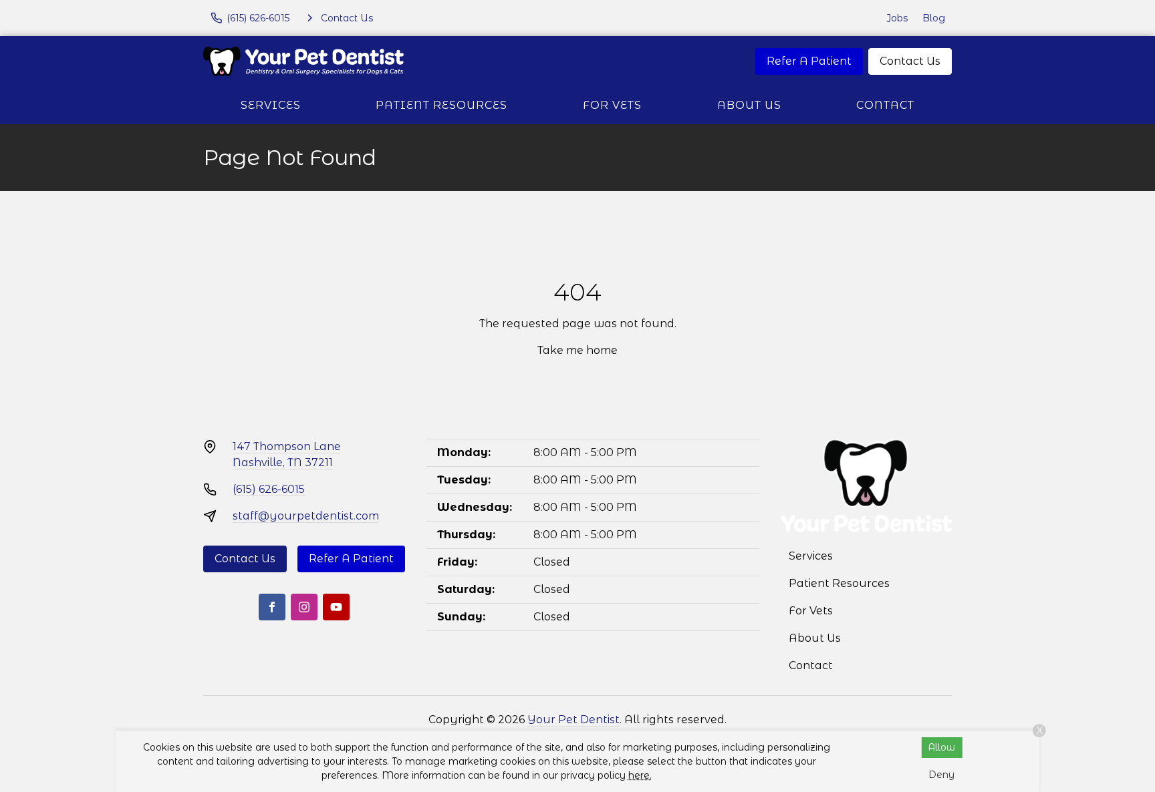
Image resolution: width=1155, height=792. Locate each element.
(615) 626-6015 (269, 489)
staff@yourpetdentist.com (306, 516)
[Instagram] (304, 607)
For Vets (612, 105)
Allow (941, 747)
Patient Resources (441, 105)
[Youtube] (336, 607)
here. (640, 775)
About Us (749, 105)
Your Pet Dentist (573, 719)
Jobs (897, 18)
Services (271, 105)
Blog (933, 18)
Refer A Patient (809, 61)
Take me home (577, 350)
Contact (885, 105)
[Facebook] (272, 607)
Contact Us (910, 61)
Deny (941, 775)
